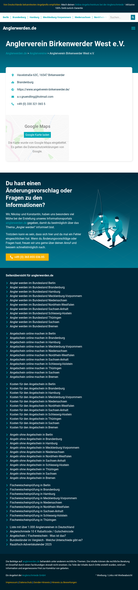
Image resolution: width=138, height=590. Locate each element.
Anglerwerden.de (19, 28)
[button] (133, 28)
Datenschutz (25, 582)
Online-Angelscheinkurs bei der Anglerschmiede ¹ (100, 4)
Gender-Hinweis (42, 582)
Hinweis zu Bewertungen (64, 582)
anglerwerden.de (16, 223)
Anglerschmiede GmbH (34, 575)
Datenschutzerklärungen (43, 147)
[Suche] (133, 17)
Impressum (11, 582)
